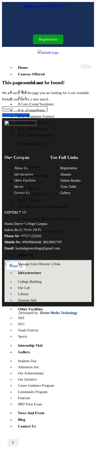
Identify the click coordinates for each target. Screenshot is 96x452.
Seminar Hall (27, 300)
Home (23, 67)
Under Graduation (30, 83)
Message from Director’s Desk (39, 264)
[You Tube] (62, 21)
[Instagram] (51, 21)
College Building (30, 282)
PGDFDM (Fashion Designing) (40, 231)
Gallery (24, 352)
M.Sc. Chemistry (30, 182)
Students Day (27, 361)
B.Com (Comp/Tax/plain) (36, 104)
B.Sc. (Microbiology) (33, 129)
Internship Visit (30, 345)
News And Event (31, 413)
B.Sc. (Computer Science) (36, 116)
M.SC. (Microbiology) (33, 176)
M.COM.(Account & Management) (42, 207)
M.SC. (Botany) (29, 188)
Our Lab (24, 288)
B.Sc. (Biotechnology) (33, 122)
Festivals (24, 398)
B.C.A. (23, 98)
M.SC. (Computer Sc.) (34, 194)
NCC (21, 324)
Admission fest (28, 367)
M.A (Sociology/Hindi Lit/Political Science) (49, 219)
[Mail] (43, 21)
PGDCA (24, 225)
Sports (22, 336)
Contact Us (27, 426)
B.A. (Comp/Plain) (31, 110)
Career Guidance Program (36, 385)
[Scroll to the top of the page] (4, 322)
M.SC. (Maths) (28, 200)
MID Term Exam (30, 404)
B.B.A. (23, 92)
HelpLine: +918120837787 (45, 6)
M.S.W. (23, 213)
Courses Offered (31, 74)
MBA (22, 158)
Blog (21, 420)
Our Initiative (27, 379)
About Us (25, 255)
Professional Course (32, 144)
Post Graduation (29, 167)
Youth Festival (28, 330)
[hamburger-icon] (86, 66)
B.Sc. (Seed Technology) (35, 135)
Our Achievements (31, 373)
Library (23, 294)
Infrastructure (29, 273)
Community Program (33, 392)
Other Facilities (30, 309)
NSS (21, 318)
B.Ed (21, 152)
